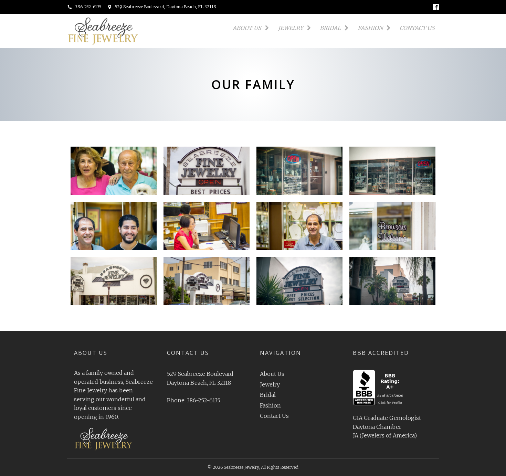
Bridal (330, 27)
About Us (247, 27)
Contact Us (417, 27)
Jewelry (290, 27)
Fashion (370, 27)
